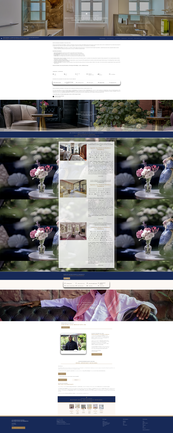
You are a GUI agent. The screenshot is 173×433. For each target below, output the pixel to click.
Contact (143, 422)
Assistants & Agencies (145, 423)
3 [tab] (73, 217)
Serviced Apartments (105, 422)
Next (85, 160)
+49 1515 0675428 (58, 97)
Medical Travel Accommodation (106, 423)
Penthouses (124, 422)
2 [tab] (72, 217)
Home (143, 421)
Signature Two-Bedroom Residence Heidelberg (100, 185)
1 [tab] (71, 217)
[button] (86, 118)
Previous (61, 160)
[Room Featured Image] (73, 152)
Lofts (123, 423)
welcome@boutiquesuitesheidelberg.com (61, 422)
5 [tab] (74, 217)
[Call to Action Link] (71, 409)
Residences (124, 421)
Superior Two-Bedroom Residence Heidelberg (100, 148)
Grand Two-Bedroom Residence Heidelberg (100, 228)
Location (104, 421)
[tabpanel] (73, 152)
